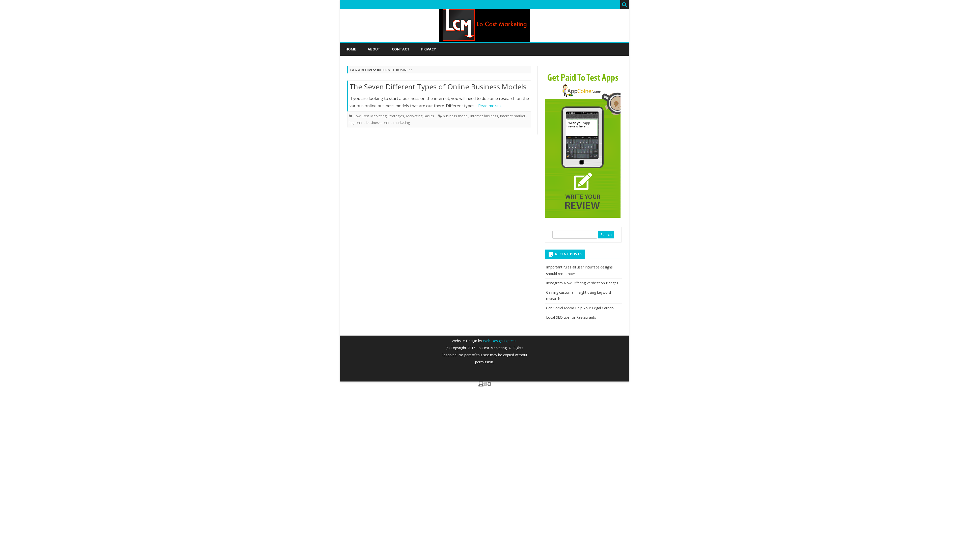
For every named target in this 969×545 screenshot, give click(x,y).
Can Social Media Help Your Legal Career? (580, 308)
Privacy (428, 49)
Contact (401, 49)
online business (368, 122)
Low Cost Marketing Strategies (379, 116)
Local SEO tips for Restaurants (571, 317)
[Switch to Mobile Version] (484, 385)
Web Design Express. (499, 340)
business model (455, 116)
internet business (484, 116)
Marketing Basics (420, 116)
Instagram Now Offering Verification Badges (582, 283)
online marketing (396, 122)
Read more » (490, 105)
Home (350, 49)
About (374, 49)
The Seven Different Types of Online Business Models (437, 86)
